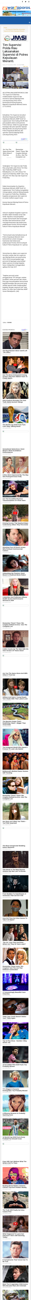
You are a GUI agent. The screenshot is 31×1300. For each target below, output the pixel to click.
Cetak (26, 66)
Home (5, 27)
